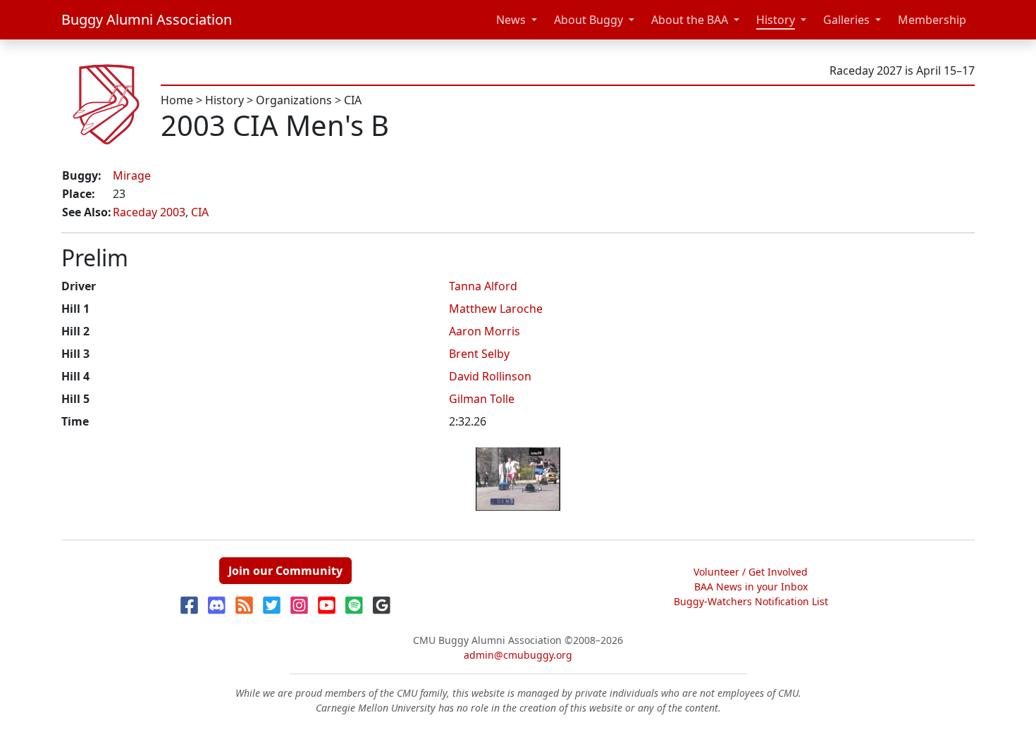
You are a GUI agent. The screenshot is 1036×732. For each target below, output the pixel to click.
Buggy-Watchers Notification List (751, 601)
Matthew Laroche (496, 308)
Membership (932, 19)
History (775, 19)
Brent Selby (479, 353)
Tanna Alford (483, 286)
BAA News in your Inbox (751, 586)
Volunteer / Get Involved (750, 571)
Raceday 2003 (149, 212)
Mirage (132, 175)
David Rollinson (490, 376)
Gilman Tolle (481, 399)
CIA (353, 100)
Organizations (294, 100)
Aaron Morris (484, 331)
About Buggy (588, 19)
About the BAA (689, 19)
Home (177, 100)
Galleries (846, 19)
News (511, 19)
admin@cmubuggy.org (518, 655)
